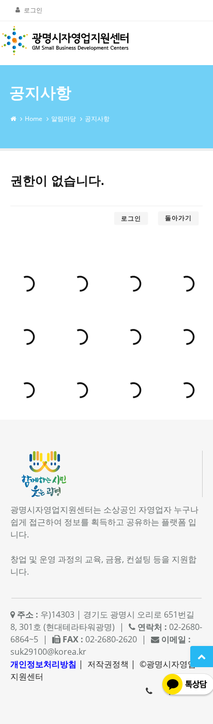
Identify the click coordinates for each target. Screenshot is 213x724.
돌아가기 (178, 217)
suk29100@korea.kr (48, 651)
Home (33, 118)
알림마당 (63, 118)
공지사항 (97, 118)
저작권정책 (108, 664)
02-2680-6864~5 (149, 691)
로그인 (33, 10)
